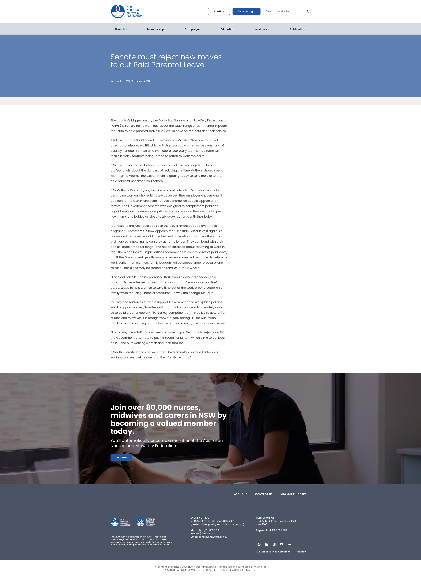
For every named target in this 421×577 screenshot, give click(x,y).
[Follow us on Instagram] (266, 544)
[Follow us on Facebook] (259, 544)
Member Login (246, 11)
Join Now (219, 11)
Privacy (301, 551)
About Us (120, 29)
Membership (155, 29)
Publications (298, 29)
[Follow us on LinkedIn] (274, 544)
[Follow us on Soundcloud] (289, 544)
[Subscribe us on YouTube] (282, 544)
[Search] (307, 11)
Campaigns (192, 29)
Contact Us (263, 494)
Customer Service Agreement (274, 551)
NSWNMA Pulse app (293, 494)
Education (227, 29)
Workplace (262, 29)
